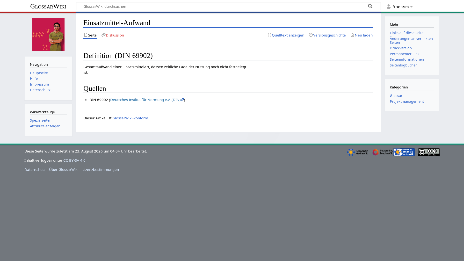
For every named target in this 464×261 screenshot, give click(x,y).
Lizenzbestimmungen (100, 169)
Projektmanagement (407, 101)
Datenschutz (34, 169)
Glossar (396, 95)
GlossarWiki (48, 6)
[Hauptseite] (48, 34)
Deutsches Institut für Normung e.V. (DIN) (145, 99)
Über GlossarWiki (64, 169)
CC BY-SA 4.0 (74, 160)
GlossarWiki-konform (130, 118)
